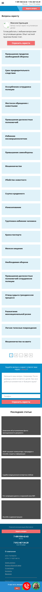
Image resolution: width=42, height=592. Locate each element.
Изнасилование (13, 207)
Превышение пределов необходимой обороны (17, 55)
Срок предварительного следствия (17, 71)
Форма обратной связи (13, 565)
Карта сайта (9, 581)
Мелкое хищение (14, 248)
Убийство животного (15, 180)
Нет (17, 588)
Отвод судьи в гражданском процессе (19, 296)
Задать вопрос (31, 8)
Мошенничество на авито (18, 341)
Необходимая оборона (16, 262)
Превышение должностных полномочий (19, 121)
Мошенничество (13, 166)
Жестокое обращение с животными (16, 104)
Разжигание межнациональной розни (18, 312)
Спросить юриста (21, 43)
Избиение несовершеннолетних (16, 137)
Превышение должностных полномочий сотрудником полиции (19, 279)
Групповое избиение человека (20, 221)
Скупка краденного (15, 193)
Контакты (8, 571)
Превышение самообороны (19, 152)
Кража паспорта (13, 234)
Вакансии (8, 574)
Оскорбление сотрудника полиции (18, 88)
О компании (9, 568)
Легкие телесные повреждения (21, 328)
